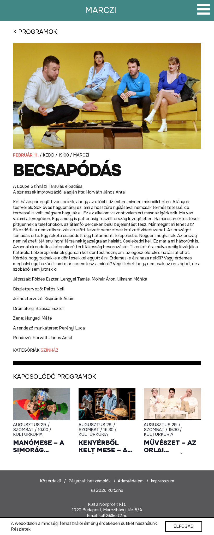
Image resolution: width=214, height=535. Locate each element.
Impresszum (162, 481)
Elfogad (184, 526)
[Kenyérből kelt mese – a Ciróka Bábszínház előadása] (107, 404)
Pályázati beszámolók (89, 481)
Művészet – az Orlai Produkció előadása (170, 446)
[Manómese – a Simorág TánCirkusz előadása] (41, 404)
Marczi (100, 10)
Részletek (21, 529)
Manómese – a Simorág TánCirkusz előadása (38, 446)
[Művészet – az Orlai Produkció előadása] (172, 404)
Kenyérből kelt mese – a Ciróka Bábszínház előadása (103, 446)
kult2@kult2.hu (113, 515)
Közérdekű (50, 481)
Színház (49, 350)
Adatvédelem (131, 481)
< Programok (35, 32)
